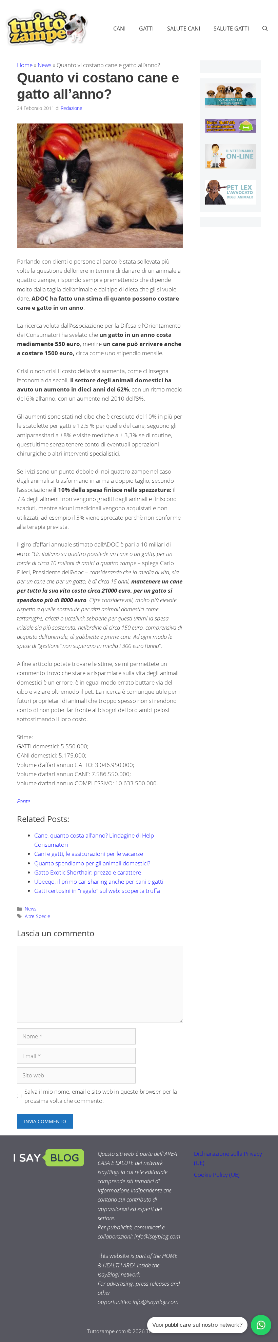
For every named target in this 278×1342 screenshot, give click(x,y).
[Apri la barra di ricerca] (265, 28)
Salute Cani (183, 28)
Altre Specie (37, 916)
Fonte (23, 801)
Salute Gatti (231, 28)
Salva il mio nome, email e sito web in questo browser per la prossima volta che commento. (100, 1096)
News (45, 65)
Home (25, 65)
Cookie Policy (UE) (217, 1174)
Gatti (146, 28)
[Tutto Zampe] (45, 28)
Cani (119, 28)
